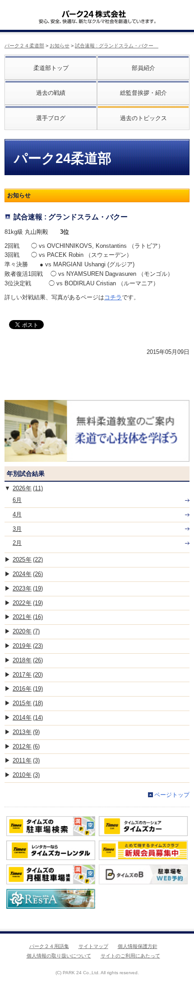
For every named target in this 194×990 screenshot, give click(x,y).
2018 (28, 660)
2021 (28, 617)
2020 (26, 631)
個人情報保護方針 (137, 946)
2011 (26, 760)
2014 (28, 717)
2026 (28, 488)
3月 (17, 528)
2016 (28, 688)
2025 (28, 559)
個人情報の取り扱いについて (59, 955)
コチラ (113, 297)
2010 (26, 775)
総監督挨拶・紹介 (143, 92)
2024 (28, 574)
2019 (28, 645)
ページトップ (171, 794)
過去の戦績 (50, 92)
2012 (26, 746)
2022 (28, 603)
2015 (28, 703)
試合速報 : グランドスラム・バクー (116, 45)
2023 (28, 588)
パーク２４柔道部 (24, 45)
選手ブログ (50, 118)
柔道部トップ (51, 68)
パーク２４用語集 (49, 946)
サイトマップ (93, 946)
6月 (17, 500)
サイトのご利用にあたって (130, 955)
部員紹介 (143, 68)
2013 (26, 732)
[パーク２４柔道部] (94, 10)
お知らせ (59, 45)
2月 (17, 542)
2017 (28, 674)
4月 (17, 514)
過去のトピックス (143, 118)
